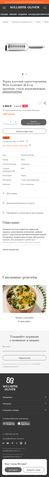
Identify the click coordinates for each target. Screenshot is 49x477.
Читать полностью (11, 249)
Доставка (12, 193)
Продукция (7, 397)
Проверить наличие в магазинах (25, 212)
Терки (38, 21)
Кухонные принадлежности (22, 21)
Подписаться (24, 357)
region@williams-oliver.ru (12, 456)
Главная (5, 21)
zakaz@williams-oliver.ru (13, 438)
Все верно (13, 469)
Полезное (7, 403)
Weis (23, 159)
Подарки (22, 14)
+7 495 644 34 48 (10, 433)
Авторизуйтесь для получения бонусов (22, 110)
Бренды (4, 14)
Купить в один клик (24, 131)
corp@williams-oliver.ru (11, 450)
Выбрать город (33, 469)
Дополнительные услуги (20, 203)
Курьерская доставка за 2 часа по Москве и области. (24, 2)
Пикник (13, 14)
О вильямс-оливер (11, 409)
